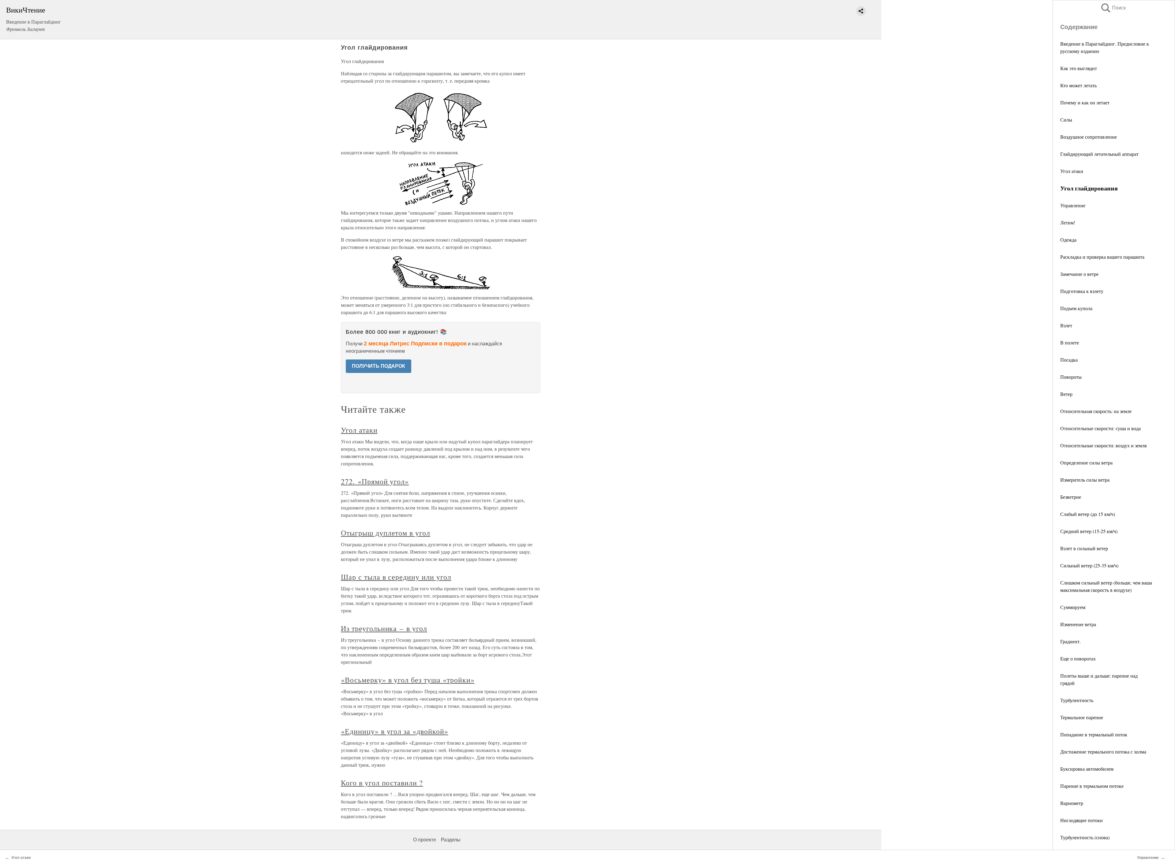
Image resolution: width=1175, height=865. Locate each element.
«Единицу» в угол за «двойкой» (394, 731)
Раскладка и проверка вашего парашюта (1102, 257)
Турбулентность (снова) (1085, 837)
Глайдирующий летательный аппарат (1099, 154)
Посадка (1069, 359)
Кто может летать (1078, 85)
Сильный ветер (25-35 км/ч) (1089, 565)
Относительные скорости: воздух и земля (1103, 445)
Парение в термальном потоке (1092, 786)
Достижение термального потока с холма (1103, 751)
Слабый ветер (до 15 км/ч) (1087, 514)
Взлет (1066, 325)
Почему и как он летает (1085, 102)
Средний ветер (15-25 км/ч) (1088, 531)
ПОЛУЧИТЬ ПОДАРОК (378, 366)
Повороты (1071, 377)
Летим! (1067, 222)
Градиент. (1070, 641)
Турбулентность (1076, 700)
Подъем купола (1076, 308)
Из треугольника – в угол (384, 628)
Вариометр (1071, 803)
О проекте (424, 839)
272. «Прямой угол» (375, 481)
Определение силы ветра (1086, 462)
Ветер (1066, 394)
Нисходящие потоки (1081, 820)
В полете (1069, 342)
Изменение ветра (1078, 624)
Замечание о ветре (1079, 274)
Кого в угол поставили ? (382, 783)
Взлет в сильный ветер (1084, 548)
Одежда (1068, 239)
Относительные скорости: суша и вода (1100, 428)
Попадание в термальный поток (1093, 734)
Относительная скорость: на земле (1096, 411)
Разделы (451, 839)
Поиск (1113, 7)
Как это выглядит (1078, 68)
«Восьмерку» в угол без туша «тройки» (408, 680)
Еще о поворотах (1078, 658)
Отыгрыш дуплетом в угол (385, 533)
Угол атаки (1071, 171)
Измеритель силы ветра (1085, 479)
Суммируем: (1073, 607)
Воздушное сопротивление (1088, 137)
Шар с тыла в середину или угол (396, 577)
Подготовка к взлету (1081, 291)
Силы (1066, 119)
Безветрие (1070, 497)
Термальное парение (1081, 717)
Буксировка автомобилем (1086, 768)
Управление (1072, 205)
